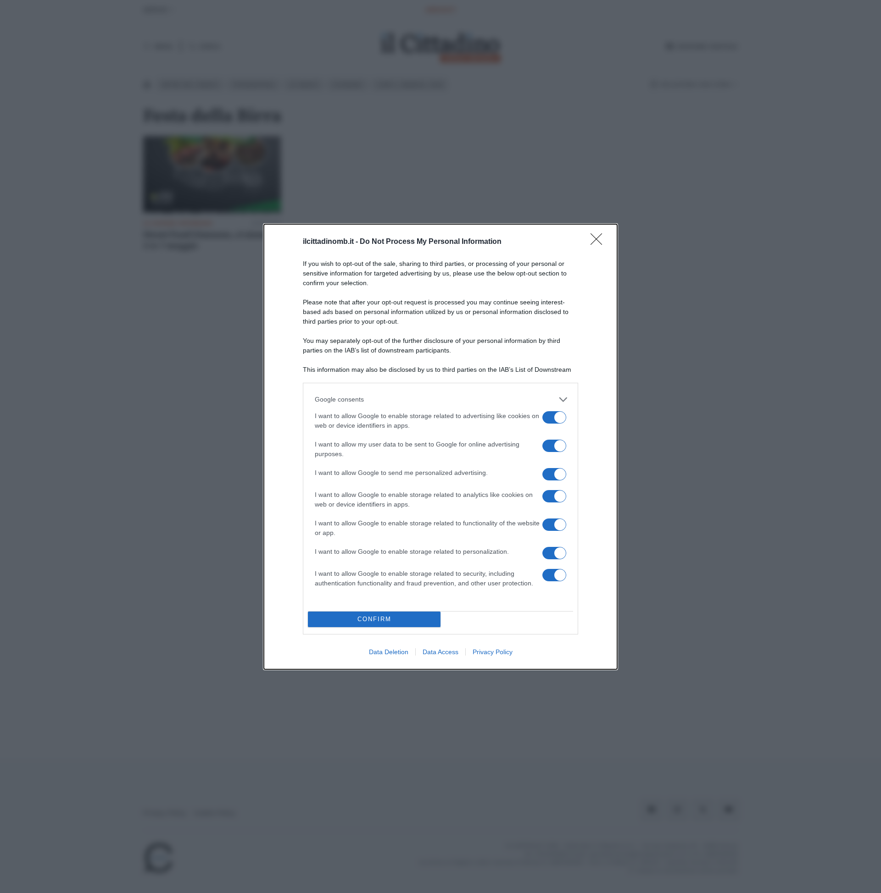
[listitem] (440, 399)
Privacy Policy (493, 652)
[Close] (599, 242)
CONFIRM (374, 619)
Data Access (440, 652)
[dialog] (440, 446)
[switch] (554, 417)
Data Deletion (388, 652)
